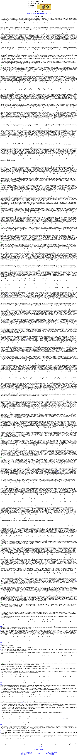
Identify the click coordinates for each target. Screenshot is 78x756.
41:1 (1, 639)
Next (50, 13)
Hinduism (34, 13)
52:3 (1, 699)
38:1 (1, 619)
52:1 (1, 694)
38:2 (1, 621)
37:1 (1, 612)
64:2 (1, 726)
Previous (46, 13)
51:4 (1, 691)
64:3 (1, 730)
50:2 (1, 668)
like (5, 321)
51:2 (1, 684)
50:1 (1, 666)
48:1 (1, 663)
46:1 (1, 649)
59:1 (1, 714)
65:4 (1, 740)
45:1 (1, 647)
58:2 (1, 712)
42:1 (1, 642)
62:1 (1, 720)
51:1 (1, 682)
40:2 (1, 636)
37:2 (1, 616)
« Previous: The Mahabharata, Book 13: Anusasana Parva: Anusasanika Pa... (27, 753)
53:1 (1, 704)
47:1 (1, 652)
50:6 (1, 679)
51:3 (1, 688)
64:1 (1, 724)
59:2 (1, 716)
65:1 (1, 732)
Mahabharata (39, 13)
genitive (62, 718)
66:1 (1, 743)
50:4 (1, 674)
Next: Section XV (39, 746)
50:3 (1, 671)
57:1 (1, 707)
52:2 (1, 696)
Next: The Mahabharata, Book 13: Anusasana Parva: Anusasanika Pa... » (51, 753)
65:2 (1, 735)
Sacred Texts (29, 13)
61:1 (1, 718)
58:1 (1, 710)
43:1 (1, 644)
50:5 (1, 676)
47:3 (1, 658)
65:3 (1, 738)
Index (43, 13)
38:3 (1, 626)
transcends (23, 702)
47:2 (1, 655)
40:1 (1, 630)
